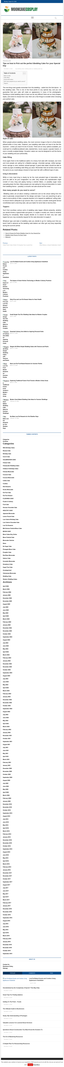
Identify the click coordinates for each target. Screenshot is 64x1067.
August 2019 (6, 816)
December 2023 (7, 664)
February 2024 (7, 658)
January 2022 (6, 732)
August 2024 (6, 640)
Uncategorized (7, 570)
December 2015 (7, 944)
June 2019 (6, 822)
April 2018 (6, 861)
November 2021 (7, 735)
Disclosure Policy (8, 966)
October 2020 (7, 774)
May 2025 (5, 613)
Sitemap (5, 968)
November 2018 (7, 843)
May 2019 (5, 825)
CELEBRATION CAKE (9, 460)
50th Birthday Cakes (9, 448)
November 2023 (7, 667)
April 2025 (6, 616)
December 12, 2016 (8, 990)
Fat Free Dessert (7, 495)
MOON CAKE (7, 531)
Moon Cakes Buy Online (10, 534)
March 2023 (6, 691)
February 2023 (7, 694)
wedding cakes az (29, 68)
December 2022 (7, 700)
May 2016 (5, 930)
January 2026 (6, 595)
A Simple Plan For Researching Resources (16, 1043)
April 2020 (6, 792)
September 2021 (7, 741)
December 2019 (7, 804)
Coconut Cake (7, 474)
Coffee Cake (6, 480)
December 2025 (7, 598)
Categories (6, 439)
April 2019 (6, 828)
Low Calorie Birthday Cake (10, 519)
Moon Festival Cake (8, 537)
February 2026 (7, 592)
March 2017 (6, 900)
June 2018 (6, 855)
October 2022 (7, 705)
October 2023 (7, 670)
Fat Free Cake (7, 492)
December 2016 (7, 909)
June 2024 (6, 646)
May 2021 (5, 753)
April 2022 (6, 723)
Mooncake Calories (8, 540)
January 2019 (6, 837)
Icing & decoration (8, 79)
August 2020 (6, 780)
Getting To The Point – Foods (12, 1002)
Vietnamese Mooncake (9, 573)
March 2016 (6, 936)
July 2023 (5, 679)
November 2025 (7, 601)
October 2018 (7, 846)
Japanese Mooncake (9, 513)
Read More (36, 1065)
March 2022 (6, 726)
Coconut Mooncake (8, 477)
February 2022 (7, 729)
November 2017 (7, 876)
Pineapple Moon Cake (9, 549)
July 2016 (5, 924)
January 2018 (6, 870)
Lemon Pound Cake (8, 516)
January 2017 (6, 906)
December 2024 (7, 628)
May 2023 (5, 685)
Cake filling (7, 77)
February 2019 (7, 834)
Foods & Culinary (8, 501)
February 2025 (7, 622)
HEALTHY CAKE (8, 510)
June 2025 (6, 610)
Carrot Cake (6, 457)
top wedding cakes (20, 68)
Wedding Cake (7, 60)
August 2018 (6, 852)
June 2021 (6, 750)
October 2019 (7, 810)
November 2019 (7, 807)
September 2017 (7, 882)
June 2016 (6, 927)
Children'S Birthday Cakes (10, 468)
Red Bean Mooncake (9, 555)
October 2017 (7, 879)
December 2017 (7, 873)
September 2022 (7, 708)
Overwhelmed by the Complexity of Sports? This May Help (21, 988)
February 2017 (7, 903)
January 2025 (6, 625)
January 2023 (6, 697)
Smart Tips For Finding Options (13, 995)
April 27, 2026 (33, 983)
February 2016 (7, 938)
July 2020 (5, 783)
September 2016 (7, 918)
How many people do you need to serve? (14, 81)
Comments (32, 973)
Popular (12, 973)
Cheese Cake (6, 463)
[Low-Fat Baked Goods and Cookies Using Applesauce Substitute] (15, 978)
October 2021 (7, 738)
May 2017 (5, 894)
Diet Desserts (7, 486)
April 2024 (6, 652)
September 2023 (7, 673)
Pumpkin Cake (7, 552)
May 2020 (5, 789)
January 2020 (6, 801)
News (4, 543)
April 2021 (6, 756)
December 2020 (7, 768)
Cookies (5, 483)
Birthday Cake (7, 454)
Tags (51, 973)
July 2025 (5, 607)
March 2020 (6, 795)
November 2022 (7, 703)
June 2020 (6, 786)
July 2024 (5, 643)
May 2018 (5, 858)
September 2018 (7, 849)
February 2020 (7, 798)
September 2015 (7, 953)
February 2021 (7, 762)
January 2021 (6, 765)
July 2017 (5, 888)
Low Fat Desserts (8, 525)
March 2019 (6, 831)
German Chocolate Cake (10, 507)
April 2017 (6, 897)
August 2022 (6, 711)
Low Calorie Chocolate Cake (11, 522)
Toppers (6, 83)
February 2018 (7, 867)
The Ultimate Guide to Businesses (13, 1008)
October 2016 (7, 915)
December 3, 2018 (8, 68)
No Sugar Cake (7, 546)
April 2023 (6, 688)
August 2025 (6, 604)
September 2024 (7, 637)
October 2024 (7, 634)
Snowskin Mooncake (9, 561)
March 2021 (6, 759)
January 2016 (6, 941)
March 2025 (6, 619)
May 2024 (5, 649)
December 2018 (7, 840)
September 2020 (7, 777)
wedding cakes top (38, 68)
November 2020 (7, 771)
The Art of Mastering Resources (13, 1036)
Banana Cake (6, 451)
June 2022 (6, 717)
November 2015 (7, 947)
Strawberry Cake (8, 564)
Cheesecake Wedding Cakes (11, 466)
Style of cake (7, 75)
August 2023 (6, 676)
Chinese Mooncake (8, 471)
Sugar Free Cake (7, 567)
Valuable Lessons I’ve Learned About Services (17, 1022)
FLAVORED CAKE (8, 498)
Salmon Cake (6, 558)
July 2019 (5, 819)
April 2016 (6, 933)
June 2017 (6, 891)
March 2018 (6, 864)
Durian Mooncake (8, 489)
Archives (5, 441)
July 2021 (5, 747)
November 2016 (7, 912)
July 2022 (5, 714)
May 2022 (5, 720)
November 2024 (7, 631)
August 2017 (6, 885)
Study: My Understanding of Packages (15, 1015)
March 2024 (6, 655)
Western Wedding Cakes (10, 579)
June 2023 (6, 682)
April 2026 (6, 586)
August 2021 (6, 744)
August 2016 (6, 921)
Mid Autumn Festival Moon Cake (12, 528)
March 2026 (6, 589)
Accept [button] (30, 1065)
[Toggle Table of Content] (23, 73)
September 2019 (7, 813)
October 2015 (7, 950)
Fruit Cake (6, 504)
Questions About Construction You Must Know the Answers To (22, 1029)
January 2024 (6, 661)
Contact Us (6, 964)
